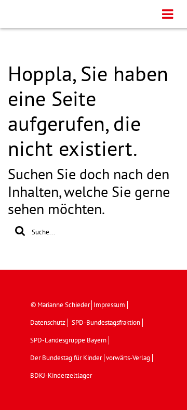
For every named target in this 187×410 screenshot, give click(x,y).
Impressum (109, 305)
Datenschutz (47, 323)
